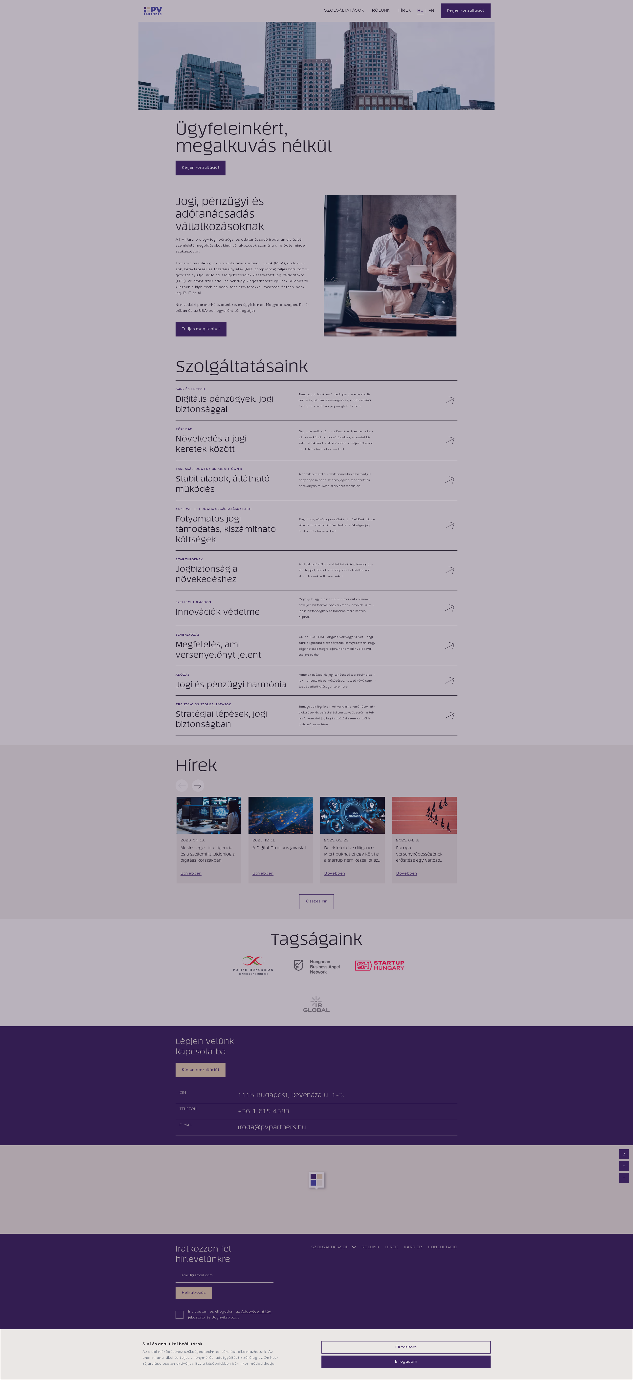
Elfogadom (406, 1362)
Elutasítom (406, 1347)
